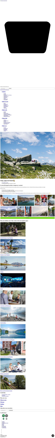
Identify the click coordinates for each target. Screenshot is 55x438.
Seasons (5, 127)
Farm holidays (6, 106)
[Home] (3, 0)
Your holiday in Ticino (5, 182)
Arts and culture (6, 113)
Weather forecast (6, 120)
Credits (3, 425)
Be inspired (5, 129)
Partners (3, 423)
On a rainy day (6, 128)
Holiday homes (6, 104)
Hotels (5, 103)
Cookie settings (4, 427)
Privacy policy (4, 426)
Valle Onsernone (6, 96)
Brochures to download (7, 122)
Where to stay (5, 101)
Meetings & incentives (7, 116)
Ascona (5, 93)
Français (8, 89)
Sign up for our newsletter (19, 193)
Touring (5, 130)
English (3, 89)
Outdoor (5, 111)
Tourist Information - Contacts (6, 394)
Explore (4, 91)
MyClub (5, 121)
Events (5, 112)
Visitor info (3, 395)
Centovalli (5, 95)
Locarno (5, 94)
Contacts (3, 421)
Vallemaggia (5, 97)
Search (10, 88)
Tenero (5, 98)
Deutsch (5, 89)
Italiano (1, 89)
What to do (4, 109)
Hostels (5, 107)
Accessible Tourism (6, 123)
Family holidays (6, 115)
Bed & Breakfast (6, 105)
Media (3, 424)
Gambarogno (5, 99)
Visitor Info (4, 118)
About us (3, 422)
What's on (4, 125)
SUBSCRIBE (11, 410)
